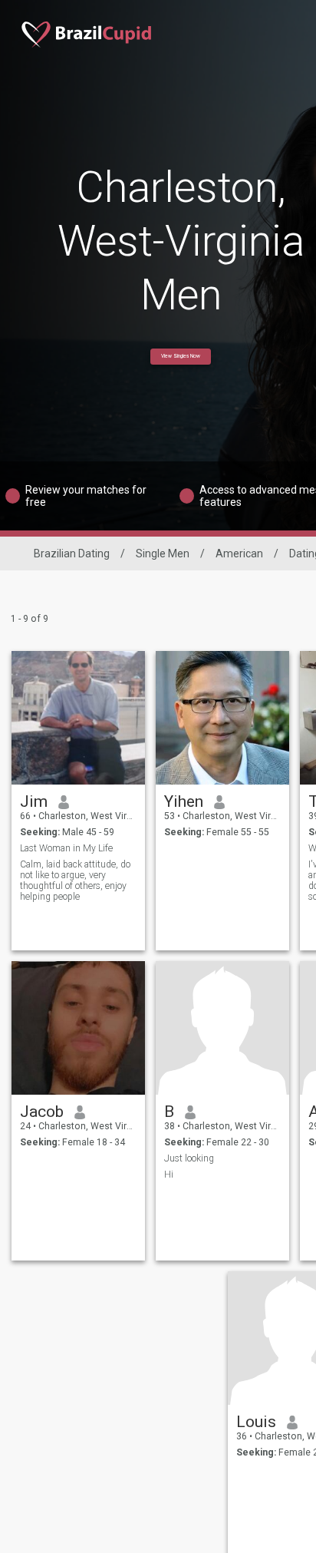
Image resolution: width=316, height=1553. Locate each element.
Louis (256, 1422)
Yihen (183, 801)
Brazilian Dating (72, 553)
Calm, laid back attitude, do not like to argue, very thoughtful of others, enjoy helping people (75, 880)
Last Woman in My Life (66, 848)
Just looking (189, 1158)
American (239, 553)
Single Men (162, 553)
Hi (168, 1174)
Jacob (42, 1111)
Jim (34, 801)
